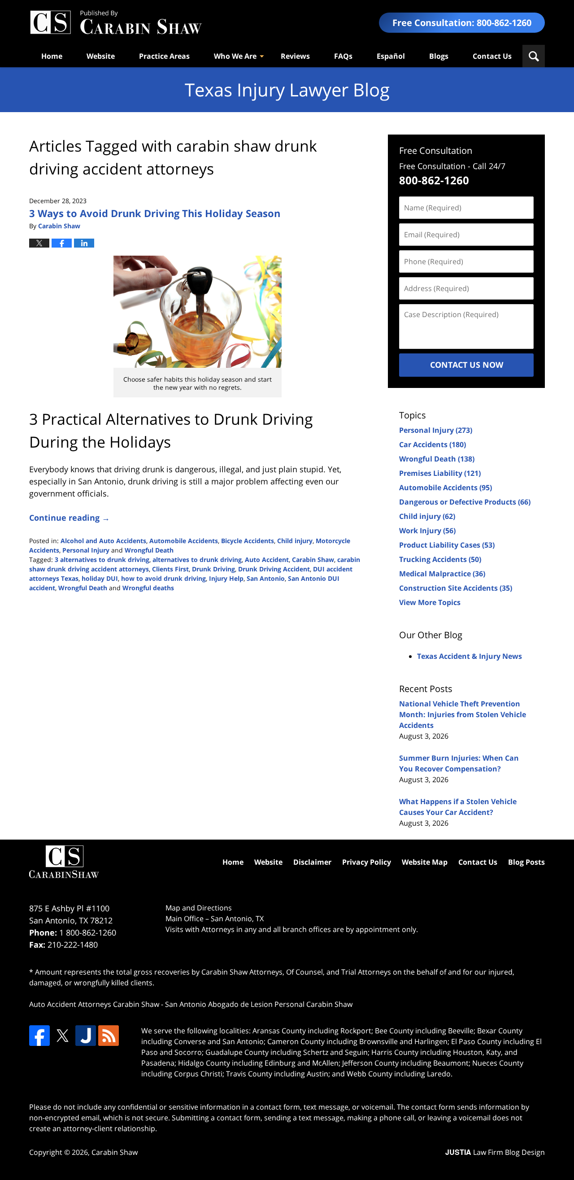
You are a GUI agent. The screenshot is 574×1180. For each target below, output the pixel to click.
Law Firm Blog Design (495, 1152)
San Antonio (266, 578)
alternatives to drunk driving (197, 559)
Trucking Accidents (440, 559)
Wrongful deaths (148, 587)
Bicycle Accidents (247, 540)
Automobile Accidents (183, 540)
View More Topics (430, 602)
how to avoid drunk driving (163, 578)
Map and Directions (198, 908)
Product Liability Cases (447, 545)
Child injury (295, 540)
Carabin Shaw (313, 559)
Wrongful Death (149, 550)
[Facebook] (39, 1035)
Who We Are (235, 56)
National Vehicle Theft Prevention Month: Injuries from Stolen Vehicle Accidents (462, 714)
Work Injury (427, 531)
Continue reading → (69, 517)
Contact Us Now (466, 364)
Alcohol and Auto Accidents (103, 540)
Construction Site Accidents (455, 588)
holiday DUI (100, 578)
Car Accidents (432, 444)
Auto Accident (267, 559)
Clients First (170, 569)
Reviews (295, 56)
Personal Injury (85, 550)
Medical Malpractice (442, 574)
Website (101, 56)
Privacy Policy (366, 862)
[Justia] (85, 1035)
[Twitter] (62, 1035)
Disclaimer (312, 862)
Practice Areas (164, 56)
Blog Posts (526, 862)
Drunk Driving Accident (274, 569)
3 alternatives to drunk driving (102, 559)
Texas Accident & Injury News (469, 656)
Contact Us (492, 56)
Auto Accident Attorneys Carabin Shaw (94, 1004)
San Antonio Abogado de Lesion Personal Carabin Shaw (258, 1004)
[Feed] (108, 1035)
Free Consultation (435, 150)
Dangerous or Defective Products (465, 502)
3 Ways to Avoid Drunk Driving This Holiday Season (154, 213)
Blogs (438, 56)
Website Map (425, 862)
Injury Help (226, 578)
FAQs (343, 56)
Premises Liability (440, 473)
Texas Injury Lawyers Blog (115, 22)
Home (51, 56)
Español (391, 56)
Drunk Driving (213, 569)
